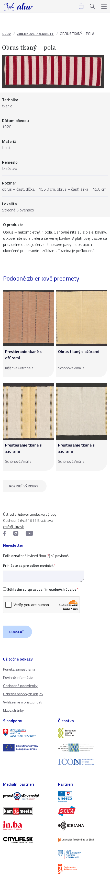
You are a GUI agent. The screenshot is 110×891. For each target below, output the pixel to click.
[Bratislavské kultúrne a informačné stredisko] (82, 869)
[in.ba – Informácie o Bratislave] (27, 825)
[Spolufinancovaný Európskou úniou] (27, 747)
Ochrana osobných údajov (23, 694)
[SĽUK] (82, 811)
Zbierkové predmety (35, 33)
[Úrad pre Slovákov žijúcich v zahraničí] (82, 854)
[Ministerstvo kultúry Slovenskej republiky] (27, 733)
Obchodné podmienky (20, 685)
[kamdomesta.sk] (27, 811)
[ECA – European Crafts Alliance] (82, 733)
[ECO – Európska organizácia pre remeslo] (82, 747)
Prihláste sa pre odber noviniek (29, 565)
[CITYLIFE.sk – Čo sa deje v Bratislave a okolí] (27, 840)
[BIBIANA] (82, 825)
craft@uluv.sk (13, 526)
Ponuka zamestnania (19, 669)
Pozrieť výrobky (23, 486)
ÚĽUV (6, 33)
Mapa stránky (13, 710)
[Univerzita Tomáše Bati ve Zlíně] (82, 840)
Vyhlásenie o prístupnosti (22, 702)
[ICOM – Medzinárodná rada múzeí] (82, 762)
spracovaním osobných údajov (51, 589)
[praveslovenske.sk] (27, 796)
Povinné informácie (18, 677)
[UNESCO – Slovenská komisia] (82, 796)
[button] (104, 6)
